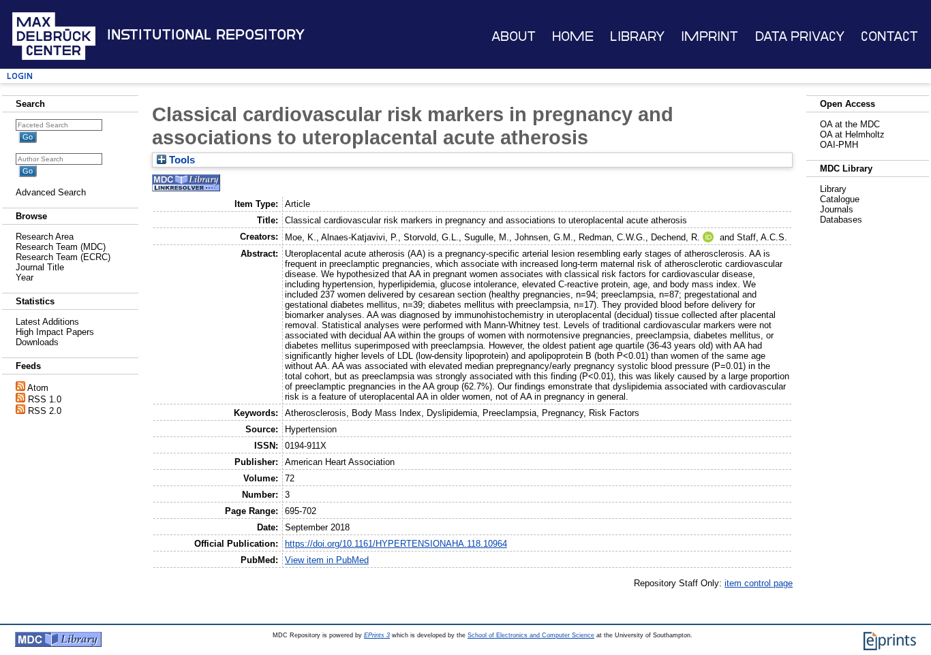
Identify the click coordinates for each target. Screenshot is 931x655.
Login (20, 75)
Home (573, 36)
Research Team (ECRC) (63, 257)
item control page (758, 583)
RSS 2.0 (44, 411)
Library (637, 36)
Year (24, 277)
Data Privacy (799, 36)
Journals (836, 209)
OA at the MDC (850, 124)
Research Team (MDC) (61, 247)
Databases (841, 219)
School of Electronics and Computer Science (531, 635)
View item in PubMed (327, 560)
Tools (180, 160)
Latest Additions (47, 322)
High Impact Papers (55, 332)
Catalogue (839, 199)
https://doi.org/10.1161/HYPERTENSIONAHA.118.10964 (396, 544)
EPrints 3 (377, 635)
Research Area (45, 236)
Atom (37, 388)
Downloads (37, 342)
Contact (889, 36)
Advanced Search (51, 192)
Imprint (709, 36)
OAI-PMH (839, 145)
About (513, 36)
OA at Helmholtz (852, 134)
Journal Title (40, 267)
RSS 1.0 (44, 399)
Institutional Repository (206, 35)
